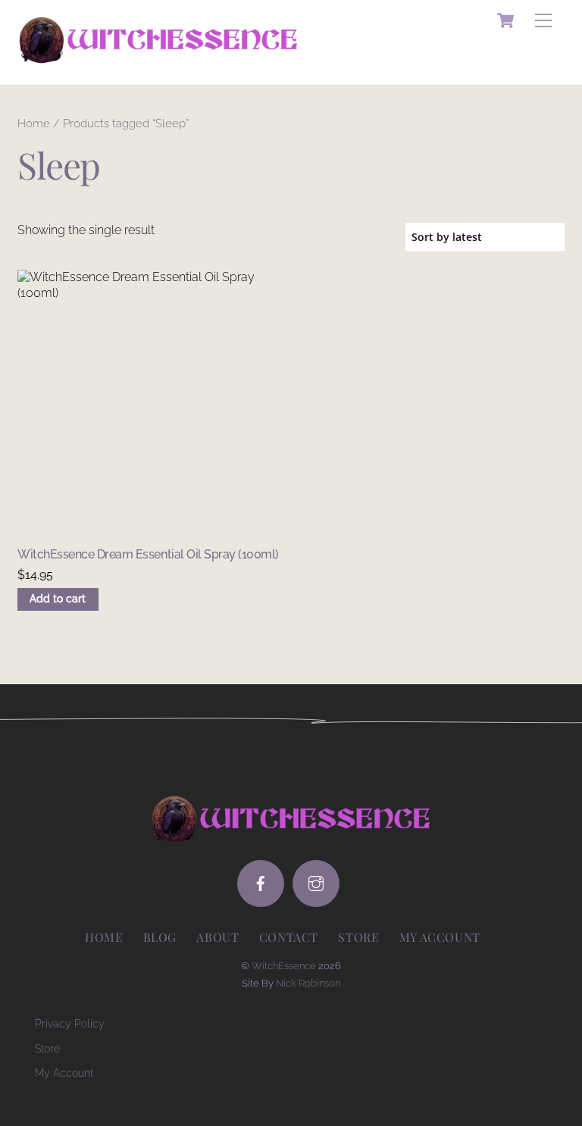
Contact (288, 937)
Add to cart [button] (58, 599)
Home (33, 123)
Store (358, 937)
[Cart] (505, 20)
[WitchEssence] (158, 57)
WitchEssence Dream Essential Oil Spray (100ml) (148, 554)
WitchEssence (284, 965)
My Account (64, 1072)
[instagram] (316, 883)
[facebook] (260, 883)
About (217, 937)
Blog (160, 937)
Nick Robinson (308, 983)
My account (439, 937)
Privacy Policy (70, 1023)
